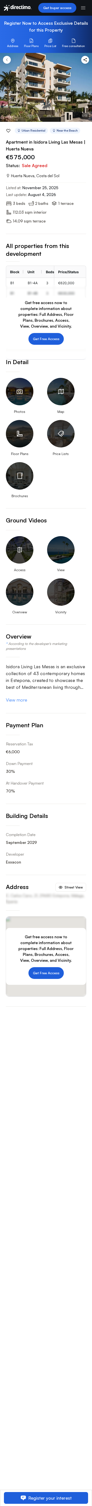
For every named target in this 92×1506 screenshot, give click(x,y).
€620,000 (66, 283)
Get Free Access (46, 339)
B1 (12, 283)
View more (16, 700)
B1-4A (33, 283)
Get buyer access (57, 8)
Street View (74, 887)
